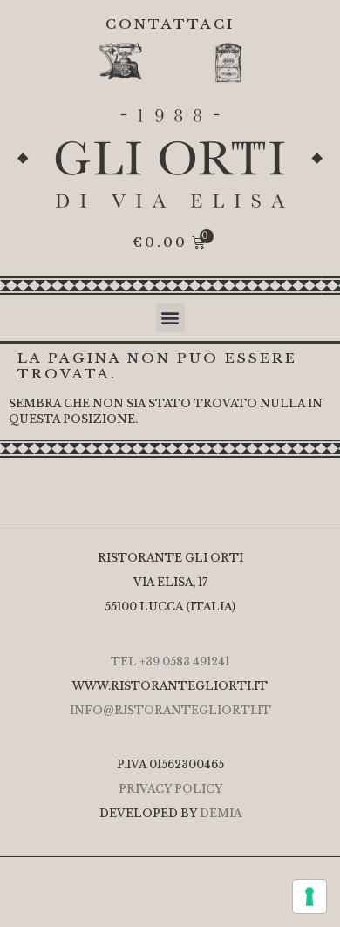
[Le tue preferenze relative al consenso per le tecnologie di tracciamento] (309, 896)
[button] (170, 317)
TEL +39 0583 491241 (170, 661)
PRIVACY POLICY (170, 788)
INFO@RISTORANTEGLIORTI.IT (170, 710)
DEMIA (220, 813)
